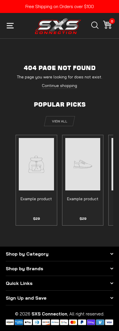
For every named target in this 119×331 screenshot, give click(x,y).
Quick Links (19, 283)
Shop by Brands (24, 268)
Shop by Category (27, 254)
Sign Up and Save (26, 298)
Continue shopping (59, 85)
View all (59, 121)
